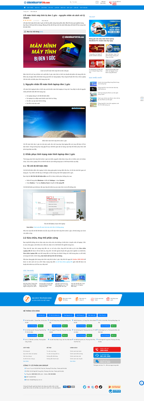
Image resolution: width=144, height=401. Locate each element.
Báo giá (63, 7)
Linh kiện (44, 7)
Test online (83, 7)
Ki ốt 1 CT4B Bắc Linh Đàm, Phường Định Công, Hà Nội (35, 340)
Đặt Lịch (41, 325)
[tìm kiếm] (70, 2)
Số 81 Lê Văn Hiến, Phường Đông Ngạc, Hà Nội (109, 321)
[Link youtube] (97, 387)
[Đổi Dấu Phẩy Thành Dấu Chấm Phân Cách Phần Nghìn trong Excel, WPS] (30, 278)
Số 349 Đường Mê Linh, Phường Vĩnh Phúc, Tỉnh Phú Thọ (85, 340)
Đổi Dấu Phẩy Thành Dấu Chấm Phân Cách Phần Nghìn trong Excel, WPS (30, 285)
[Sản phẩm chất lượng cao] (114, 387)
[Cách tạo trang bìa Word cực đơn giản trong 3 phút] (93, 94)
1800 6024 (114, 3)
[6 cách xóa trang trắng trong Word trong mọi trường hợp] (93, 84)
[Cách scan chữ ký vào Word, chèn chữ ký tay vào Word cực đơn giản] (93, 99)
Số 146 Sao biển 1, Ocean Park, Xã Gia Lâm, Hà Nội (36, 321)
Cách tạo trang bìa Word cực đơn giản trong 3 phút (108, 93)
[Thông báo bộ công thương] (114, 391)
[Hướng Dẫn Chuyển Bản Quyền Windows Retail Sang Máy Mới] (46, 278)
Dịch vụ (37, 7)
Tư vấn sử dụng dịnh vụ (53, 353)
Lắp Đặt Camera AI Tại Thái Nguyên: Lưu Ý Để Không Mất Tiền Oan (61, 285)
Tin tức (50, 7)
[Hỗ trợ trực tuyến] (141, 383)
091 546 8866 (52, 374)
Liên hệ (76, 7)
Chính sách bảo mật (75, 356)
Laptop (57, 7)
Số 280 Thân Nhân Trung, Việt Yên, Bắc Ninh (61, 339)
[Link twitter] (85, 387)
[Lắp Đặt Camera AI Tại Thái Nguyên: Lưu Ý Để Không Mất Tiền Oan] (62, 278)
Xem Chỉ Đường (32, 325)
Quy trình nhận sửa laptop (30, 353)
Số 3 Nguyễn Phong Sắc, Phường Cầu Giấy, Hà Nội (60, 331)
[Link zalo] (92, 387)
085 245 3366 (105, 356)
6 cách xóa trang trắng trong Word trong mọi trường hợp (108, 83)
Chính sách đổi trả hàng (76, 353)
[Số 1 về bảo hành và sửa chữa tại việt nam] (27, 299)
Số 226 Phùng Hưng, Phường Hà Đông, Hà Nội (60, 321)
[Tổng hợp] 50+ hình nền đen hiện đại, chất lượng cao (108, 88)
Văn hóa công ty (27, 356)
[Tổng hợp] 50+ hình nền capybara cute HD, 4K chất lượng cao (108, 104)
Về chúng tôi (26, 351)
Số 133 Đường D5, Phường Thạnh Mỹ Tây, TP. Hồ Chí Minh (35, 331)
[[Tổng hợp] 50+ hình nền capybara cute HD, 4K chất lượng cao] (93, 105)
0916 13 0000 (105, 362)
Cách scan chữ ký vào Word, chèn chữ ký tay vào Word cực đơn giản (109, 98)
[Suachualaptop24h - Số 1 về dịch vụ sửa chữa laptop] (46, 2)
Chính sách (73, 347)
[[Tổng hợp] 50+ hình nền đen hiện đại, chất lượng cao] (93, 89)
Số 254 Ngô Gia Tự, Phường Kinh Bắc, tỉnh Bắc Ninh (109, 331)
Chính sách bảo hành (75, 351)
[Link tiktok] (101, 387)
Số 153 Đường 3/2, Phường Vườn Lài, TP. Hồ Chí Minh (85, 331)
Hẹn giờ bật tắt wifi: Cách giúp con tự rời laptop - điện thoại (78, 285)
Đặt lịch (69, 7)
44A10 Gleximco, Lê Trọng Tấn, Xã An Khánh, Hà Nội (85, 321)
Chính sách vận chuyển (76, 358)
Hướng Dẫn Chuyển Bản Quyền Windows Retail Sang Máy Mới (46, 285)
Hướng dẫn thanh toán (53, 358)
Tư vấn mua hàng (51, 351)
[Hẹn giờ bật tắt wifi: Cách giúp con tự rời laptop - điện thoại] (78, 278)
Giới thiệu (30, 7)
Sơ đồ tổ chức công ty (29, 358)
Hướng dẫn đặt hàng (52, 356)
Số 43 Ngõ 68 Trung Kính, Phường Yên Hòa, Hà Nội (109, 340)
